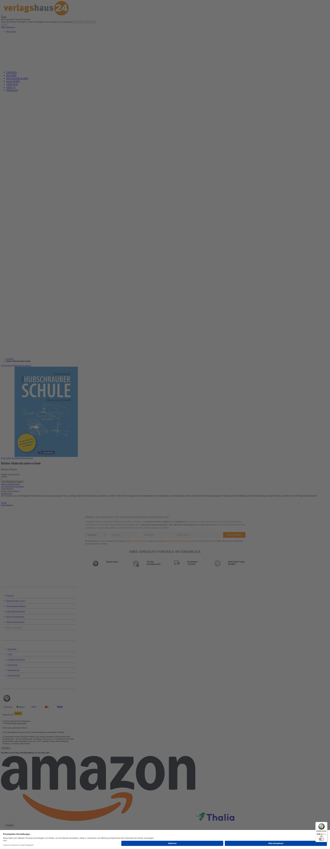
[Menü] (325, 823)
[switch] (321, 839)
